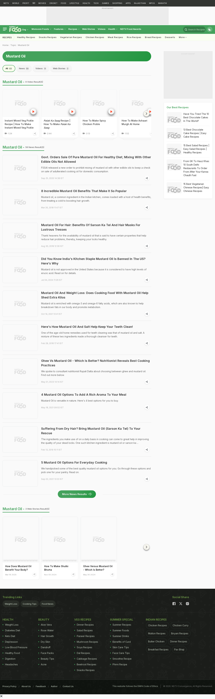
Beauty (43, 619)
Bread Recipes (153, 37)
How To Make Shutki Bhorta (56, 568)
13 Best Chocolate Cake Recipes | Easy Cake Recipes (194, 133)
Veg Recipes (82, 619)
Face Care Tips (121, 653)
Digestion (10, 658)
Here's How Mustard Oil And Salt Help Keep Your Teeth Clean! (87, 326)
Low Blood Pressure (16, 647)
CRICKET (53, 3)
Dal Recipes (83, 653)
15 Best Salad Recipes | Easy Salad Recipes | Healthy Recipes (196, 149)
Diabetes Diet (12, 630)
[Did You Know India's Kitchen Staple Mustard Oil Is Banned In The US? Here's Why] (20, 270)
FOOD (63, 3)
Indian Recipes (156, 619)
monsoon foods (41, 29)
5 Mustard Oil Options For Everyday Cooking (74, 462)
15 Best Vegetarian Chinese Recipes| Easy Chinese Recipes (196, 187)
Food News (47, 603)
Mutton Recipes (156, 633)
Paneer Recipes (86, 636)
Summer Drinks (121, 636)
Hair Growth (47, 636)
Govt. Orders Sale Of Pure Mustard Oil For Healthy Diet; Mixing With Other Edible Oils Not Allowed (96, 159)
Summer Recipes (122, 624)
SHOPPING (117, 3)
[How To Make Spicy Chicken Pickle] (99, 103)
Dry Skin (45, 641)
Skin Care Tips (121, 647)
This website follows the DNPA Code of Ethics (135, 686)
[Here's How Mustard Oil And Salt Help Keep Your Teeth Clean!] (20, 337)
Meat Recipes (115, 37)
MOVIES (42, 3)
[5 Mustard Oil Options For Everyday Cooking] (20, 473)
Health (112, 29)
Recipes (73, 29)
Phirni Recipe (120, 664)
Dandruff (45, 647)
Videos (101, 29)
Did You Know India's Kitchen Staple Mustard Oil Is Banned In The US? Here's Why (93, 261)
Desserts (170, 37)
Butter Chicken (156, 641)
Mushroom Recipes (87, 641)
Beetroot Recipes (86, 664)
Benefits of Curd (122, 641)
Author (54, 686)
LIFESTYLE (74, 3)
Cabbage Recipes (87, 658)
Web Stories (88, 29)
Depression (11, 641)
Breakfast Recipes (158, 649)
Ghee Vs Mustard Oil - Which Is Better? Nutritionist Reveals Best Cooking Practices (95, 363)
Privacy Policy (9, 686)
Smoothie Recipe (122, 658)
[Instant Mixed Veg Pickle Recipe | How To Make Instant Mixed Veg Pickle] (21, 103)
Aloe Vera (46, 624)
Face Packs (47, 653)
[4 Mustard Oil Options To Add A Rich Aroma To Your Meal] (20, 405)
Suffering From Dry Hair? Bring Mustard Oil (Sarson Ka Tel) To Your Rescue (90, 431)
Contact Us (68, 686)
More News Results (74, 494)
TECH (96, 3)
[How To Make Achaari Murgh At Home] (138, 103)
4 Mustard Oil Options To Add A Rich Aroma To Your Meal (83, 394)
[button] (146, 114)
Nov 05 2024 (50, 574)
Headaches (11, 664)
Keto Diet (10, 636)
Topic (13, 45)
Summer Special (121, 619)
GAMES (105, 3)
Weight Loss (11, 603)
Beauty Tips (47, 658)
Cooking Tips (29, 603)
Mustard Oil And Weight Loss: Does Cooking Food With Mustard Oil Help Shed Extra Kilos (94, 295)
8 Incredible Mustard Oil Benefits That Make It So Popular (84, 191)
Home (6, 45)
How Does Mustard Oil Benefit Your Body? (18, 568)
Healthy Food (12, 653)
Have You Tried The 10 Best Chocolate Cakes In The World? (196, 117)
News (24, 68)
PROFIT (26, 3)
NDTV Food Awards (130, 29)
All (9, 68)
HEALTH (86, 3)
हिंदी (34, 3)
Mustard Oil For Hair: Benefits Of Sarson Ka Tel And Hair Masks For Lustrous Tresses (90, 227)
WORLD (15, 3)
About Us (26, 686)
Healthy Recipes (26, 37)
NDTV (6, 3)
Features (59, 29)
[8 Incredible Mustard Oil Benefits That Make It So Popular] (20, 202)
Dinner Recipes (85, 624)
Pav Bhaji (179, 649)
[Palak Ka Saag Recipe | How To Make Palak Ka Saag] (60, 103)
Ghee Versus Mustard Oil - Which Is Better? (98, 568)
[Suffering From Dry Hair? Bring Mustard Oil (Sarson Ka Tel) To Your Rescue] (20, 439)
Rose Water (47, 630)
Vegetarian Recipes (71, 37)
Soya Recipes (84, 647)
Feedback (41, 686)
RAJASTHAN (140, 3)
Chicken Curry (180, 625)
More (182, 37)
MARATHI (162, 3)
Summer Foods (121, 630)
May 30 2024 (89, 574)
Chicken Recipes (95, 37)
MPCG (152, 3)
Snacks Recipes (47, 37)
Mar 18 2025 (10, 574)
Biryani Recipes (179, 633)
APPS (128, 3)
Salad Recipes (85, 630)
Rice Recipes (134, 37)
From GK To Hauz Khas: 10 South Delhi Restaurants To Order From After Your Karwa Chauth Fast (196, 168)
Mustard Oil (23, 45)
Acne (44, 664)
